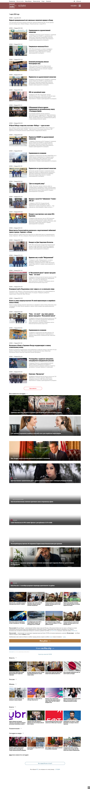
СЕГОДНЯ (57, 769)
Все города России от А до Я (45, 763)
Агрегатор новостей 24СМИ (45, 654)
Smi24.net (11, 590)
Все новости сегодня (17, 393)
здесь (64, 637)
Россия (12, 679)
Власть (12, 658)
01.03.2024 (73, 6)
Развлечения (14, 728)
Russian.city (12, 1)
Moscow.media (20, 1)
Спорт (43, 1)
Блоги (11, 707)
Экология (48, 1)
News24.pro (11, 709)
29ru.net (11, 610)
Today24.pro (11, 735)
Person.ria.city (36, 1)
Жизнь (11, 684)
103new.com (74, 630)
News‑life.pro (28, 1)
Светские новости (11, 651)
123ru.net (78, 1)
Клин (11, 18)
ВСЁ (37, 769)
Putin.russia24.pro (13, 660)
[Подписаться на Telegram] (74, 1)
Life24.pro (11, 686)
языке (51, 637)
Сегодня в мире (15, 733)
